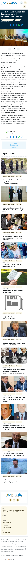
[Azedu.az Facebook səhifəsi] (10, 500)
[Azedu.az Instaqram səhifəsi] (14, 500)
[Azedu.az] (9, 3)
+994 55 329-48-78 (7, 522)
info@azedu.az (6, 532)
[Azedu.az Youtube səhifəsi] (17, 500)
